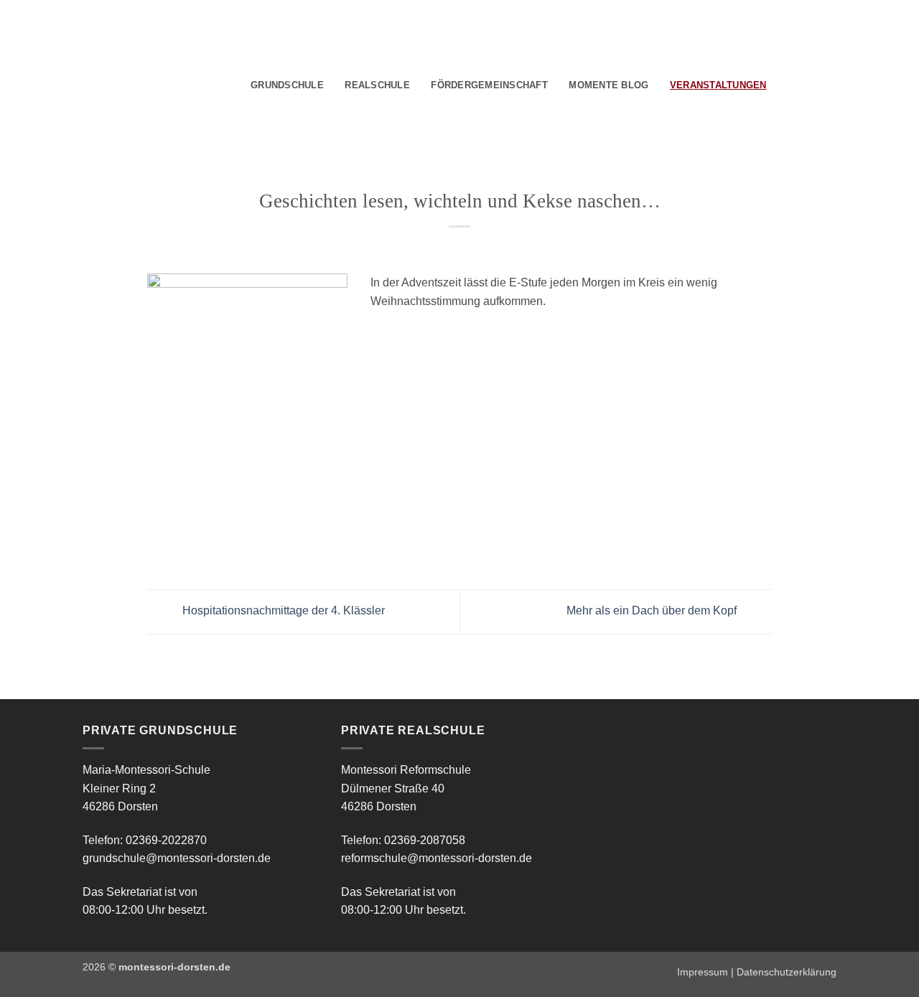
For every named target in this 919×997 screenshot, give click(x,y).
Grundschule (287, 85)
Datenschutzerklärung (786, 972)
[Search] (782, 85)
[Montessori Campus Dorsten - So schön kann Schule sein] (136, 83)
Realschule (377, 85)
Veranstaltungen (718, 85)
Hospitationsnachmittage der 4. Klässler (282, 611)
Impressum (702, 972)
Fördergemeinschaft (489, 85)
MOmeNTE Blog (608, 85)
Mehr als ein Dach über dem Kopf (653, 611)
